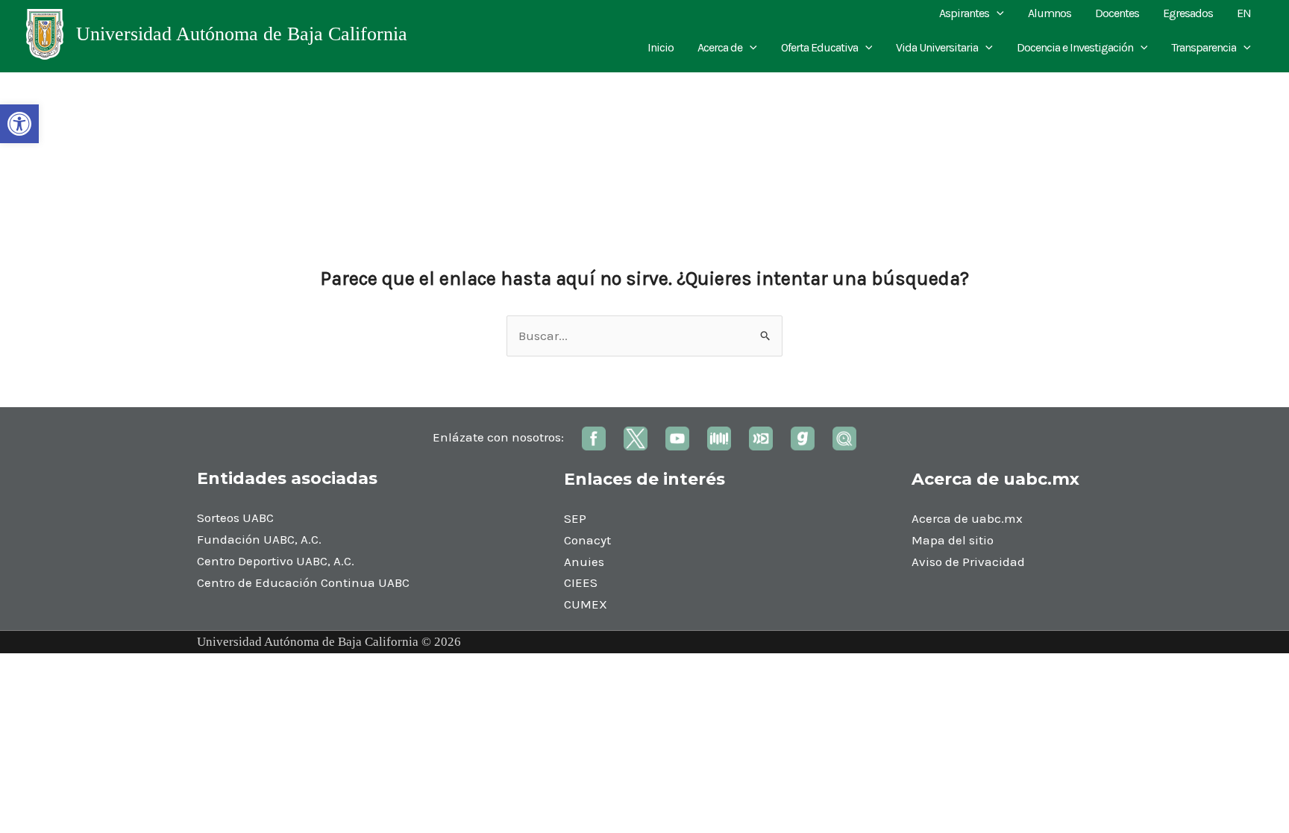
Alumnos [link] (1049, 13)
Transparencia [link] (1203, 47)
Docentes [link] (1117, 13)
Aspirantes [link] (964, 13)
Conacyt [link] (587, 539)
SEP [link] (575, 518)
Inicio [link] (660, 47)
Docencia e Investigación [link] (1075, 47)
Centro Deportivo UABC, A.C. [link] (275, 560)
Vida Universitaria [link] (937, 47)
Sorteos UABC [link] (235, 517)
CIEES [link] (581, 582)
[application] (996, 13)
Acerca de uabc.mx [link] (967, 518)
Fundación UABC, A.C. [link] (259, 539)
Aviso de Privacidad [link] (968, 561)
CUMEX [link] (585, 604)
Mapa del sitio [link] (953, 539)
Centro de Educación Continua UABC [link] (303, 582)
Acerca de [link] (719, 47)
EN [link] (1244, 13)
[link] (19, 123)
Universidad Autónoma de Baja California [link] (241, 34)
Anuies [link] (584, 561)
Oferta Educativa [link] (819, 47)
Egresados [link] (1188, 13)
